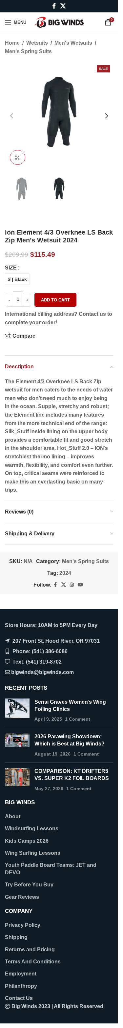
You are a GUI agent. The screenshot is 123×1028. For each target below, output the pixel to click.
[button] (11, 115)
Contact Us (19, 998)
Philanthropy (21, 986)
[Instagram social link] (72, 584)
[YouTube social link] (80, 584)
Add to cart (55, 300)
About (12, 816)
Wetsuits (37, 43)
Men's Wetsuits (73, 43)
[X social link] (63, 6)
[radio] (17, 279)
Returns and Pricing (30, 949)
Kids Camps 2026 (27, 841)
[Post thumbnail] (17, 710)
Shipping (16, 937)
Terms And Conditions (33, 961)
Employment (20, 973)
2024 (65, 573)
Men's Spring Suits (28, 51)
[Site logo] (59, 21)
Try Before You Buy (29, 884)
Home (12, 43)
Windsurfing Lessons (31, 828)
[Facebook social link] (54, 6)
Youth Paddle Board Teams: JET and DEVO (50, 868)
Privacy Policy (22, 925)
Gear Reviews (22, 897)
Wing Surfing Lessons (32, 853)
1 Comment (77, 719)
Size (11, 267)
